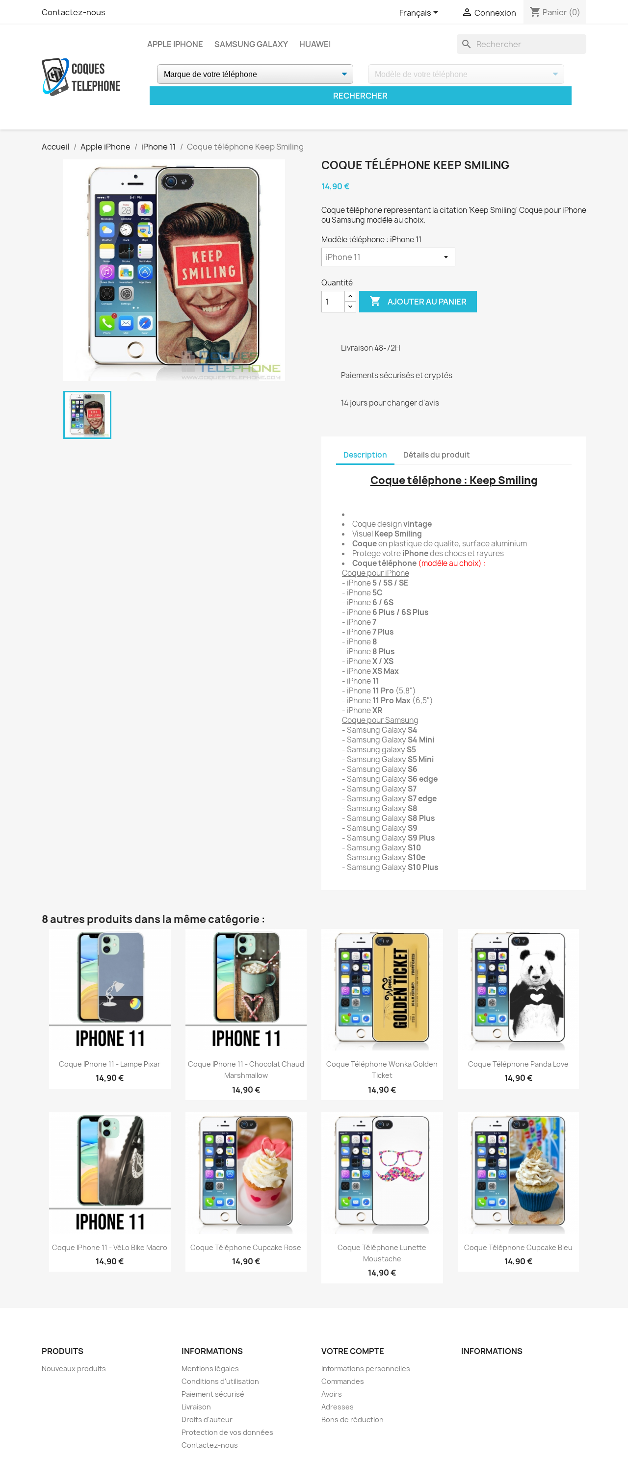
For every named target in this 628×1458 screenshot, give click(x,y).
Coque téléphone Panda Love (518, 1064)
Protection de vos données (227, 1432)
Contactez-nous (73, 12)
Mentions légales (210, 1368)
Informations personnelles (365, 1368)
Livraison (196, 1406)
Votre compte (352, 1351)
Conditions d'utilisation (220, 1381)
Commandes (342, 1381)
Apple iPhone (175, 44)
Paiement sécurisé (213, 1394)
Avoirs (331, 1394)
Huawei (315, 44)
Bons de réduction (352, 1419)
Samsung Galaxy (251, 44)
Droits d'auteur (207, 1419)
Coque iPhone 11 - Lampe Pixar (109, 1064)
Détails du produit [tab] (436, 455)
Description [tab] (365, 455)
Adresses (337, 1406)
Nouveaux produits (74, 1368)
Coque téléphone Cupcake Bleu (518, 1247)
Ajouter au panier (418, 301)
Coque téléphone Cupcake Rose (245, 1247)
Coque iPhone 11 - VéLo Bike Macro (109, 1247)
